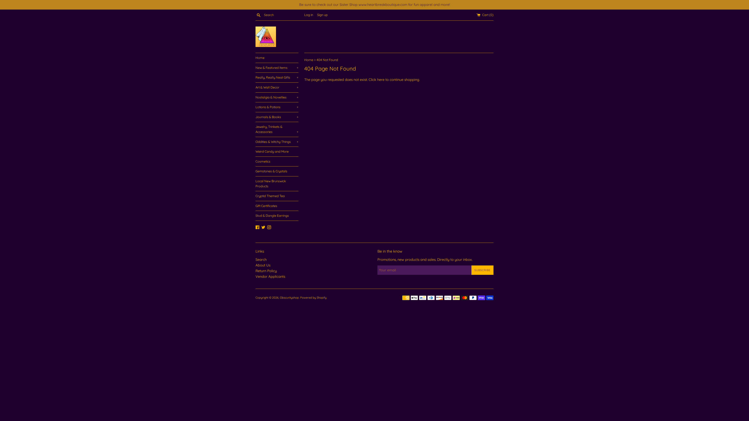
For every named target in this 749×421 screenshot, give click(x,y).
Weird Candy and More (272, 151)
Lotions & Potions (277, 107)
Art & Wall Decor (277, 87)
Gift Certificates (266, 206)
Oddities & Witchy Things (277, 142)
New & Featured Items (277, 68)
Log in (308, 15)
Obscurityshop (289, 297)
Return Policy (266, 271)
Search (261, 259)
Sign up (322, 15)
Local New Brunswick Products (271, 183)
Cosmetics (263, 161)
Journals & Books (277, 117)
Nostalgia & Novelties (277, 97)
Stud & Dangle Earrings (272, 216)
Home (260, 58)
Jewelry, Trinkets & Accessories (277, 129)
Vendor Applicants (270, 276)
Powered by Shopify (313, 297)
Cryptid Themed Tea (270, 196)
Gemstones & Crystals (271, 171)
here (380, 79)
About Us (263, 265)
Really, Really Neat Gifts (277, 77)
